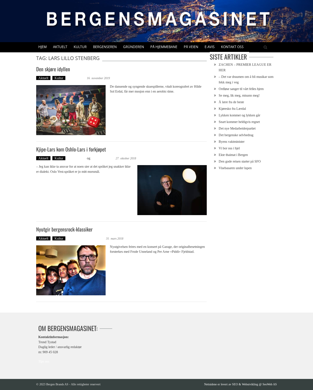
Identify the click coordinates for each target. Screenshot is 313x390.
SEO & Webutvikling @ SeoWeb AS (254, 384)
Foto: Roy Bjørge (103, 158)
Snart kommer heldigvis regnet (239, 122)
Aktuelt (60, 46)
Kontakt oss (232, 46)
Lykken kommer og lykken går (239, 115)
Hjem (42, 46)
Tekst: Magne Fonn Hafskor (86, 238)
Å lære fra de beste (231, 102)
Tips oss (43, 361)
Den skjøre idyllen (53, 69)
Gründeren (133, 46)
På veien (191, 46)
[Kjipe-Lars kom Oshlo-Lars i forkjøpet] (172, 190)
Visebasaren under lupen (235, 168)
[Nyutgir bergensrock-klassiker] (71, 270)
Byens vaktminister (231, 141)
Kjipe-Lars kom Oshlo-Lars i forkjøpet (71, 149)
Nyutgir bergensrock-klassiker (64, 229)
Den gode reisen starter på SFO (240, 161)
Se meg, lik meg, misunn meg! (239, 95)
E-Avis (210, 46)
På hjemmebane (163, 46)
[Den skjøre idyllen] (71, 110)
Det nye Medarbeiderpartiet (237, 128)
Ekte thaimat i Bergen (233, 155)
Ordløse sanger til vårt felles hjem (241, 89)
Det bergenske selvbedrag (236, 135)
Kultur (80, 46)
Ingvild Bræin (76, 78)
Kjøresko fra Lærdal (232, 108)
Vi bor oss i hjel (229, 148)
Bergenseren (105, 46)
